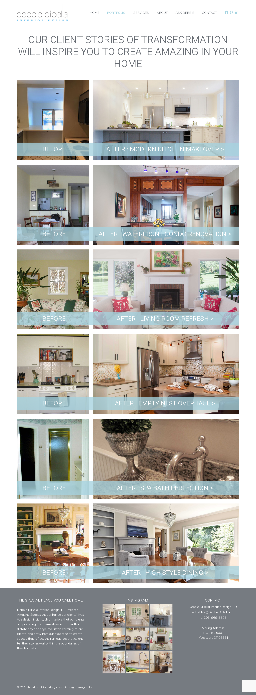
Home (94, 13)
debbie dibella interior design (41, 687)
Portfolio (116, 13)
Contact (209, 13)
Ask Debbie (184, 13)
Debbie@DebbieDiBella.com (215, 612)
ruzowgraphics (84, 687)
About (162, 13)
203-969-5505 (215, 618)
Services (141, 13)
